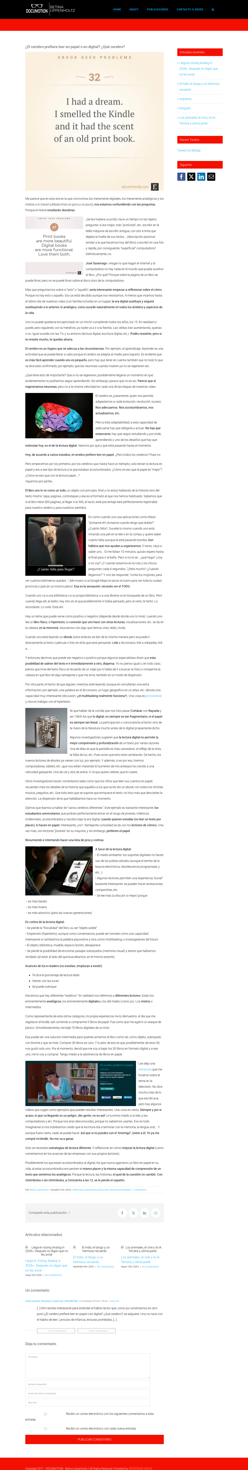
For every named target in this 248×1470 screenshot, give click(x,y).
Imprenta (185, 99)
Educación (103, 1189)
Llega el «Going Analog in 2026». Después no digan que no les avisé (46, 1265)
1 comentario (139, 1189)
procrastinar (154, 696)
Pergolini (185, 108)
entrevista (145, 1069)
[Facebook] (181, 177)
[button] (213, 9)
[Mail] (211, 177)
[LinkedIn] (201, 177)
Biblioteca (78, 1189)
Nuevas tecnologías (120, 1189)
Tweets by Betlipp (189, 150)
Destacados (90, 1189)
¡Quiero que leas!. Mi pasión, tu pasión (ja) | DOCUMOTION (51, 1301)
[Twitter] (191, 177)
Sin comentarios (53, 1275)
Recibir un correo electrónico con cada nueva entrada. (101, 1428)
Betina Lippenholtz (39, 1189)
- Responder (113, 1301)
